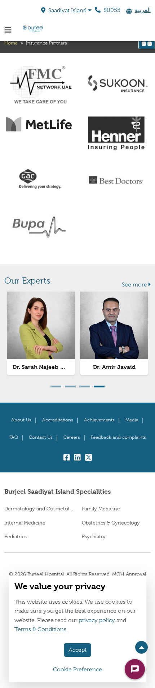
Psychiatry (94, 536)
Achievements (99, 419)
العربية (143, 10)
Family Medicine (101, 508)
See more (134, 284)
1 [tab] (55, 386)
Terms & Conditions (40, 629)
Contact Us (41, 437)
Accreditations (57, 419)
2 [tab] (70, 386)
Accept (77, 650)
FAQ (13, 437)
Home (11, 43)
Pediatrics (15, 536)
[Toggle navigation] (8, 30)
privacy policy (97, 620)
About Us (21, 419)
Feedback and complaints (118, 437)
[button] (66, 10)
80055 (111, 10)
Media (131, 419)
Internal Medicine (24, 523)
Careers (71, 437)
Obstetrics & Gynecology (111, 523)
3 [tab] (84, 386)
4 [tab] (99, 386)
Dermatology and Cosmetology (38, 508)
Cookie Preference (77, 669)
